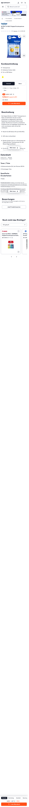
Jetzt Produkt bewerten (14, 207)
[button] (2, 76)
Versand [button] (8, 83)
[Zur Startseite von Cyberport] (5, 3)
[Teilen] (19, 36)
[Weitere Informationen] (18, 88)
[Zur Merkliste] (21, 2)
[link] (7, 31)
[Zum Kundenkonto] (18, 2)
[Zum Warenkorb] (25, 2)
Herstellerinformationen (5, 186)
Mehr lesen (13, 147)
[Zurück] (11, 256)
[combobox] (13, 224)
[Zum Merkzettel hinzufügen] (24, 36)
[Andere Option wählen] (25, 225)
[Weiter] (16, 256)
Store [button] (20, 83)
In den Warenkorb (15, 103)
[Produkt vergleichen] (24, 55)
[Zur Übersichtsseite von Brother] (4, 24)
